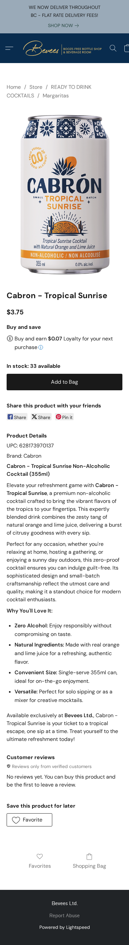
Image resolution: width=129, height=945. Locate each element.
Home (14, 87)
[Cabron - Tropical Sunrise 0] (64, 193)
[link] (64, 25)
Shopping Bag (89, 865)
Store (35, 87)
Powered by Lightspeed (64, 927)
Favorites (40, 865)
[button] (64, 48)
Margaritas (56, 95)
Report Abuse (64, 916)
